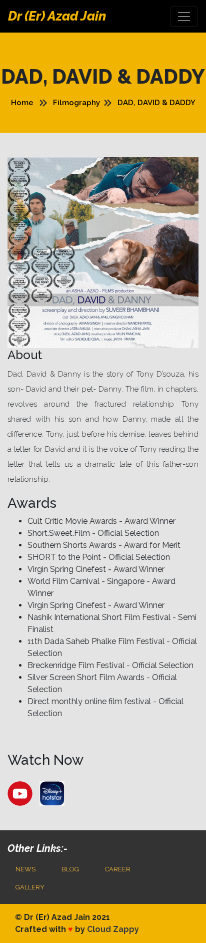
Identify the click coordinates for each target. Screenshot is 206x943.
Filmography (76, 102)
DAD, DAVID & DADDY (157, 102)
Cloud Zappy (113, 929)
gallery (30, 887)
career (117, 869)
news (26, 869)
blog (70, 869)
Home (22, 102)
